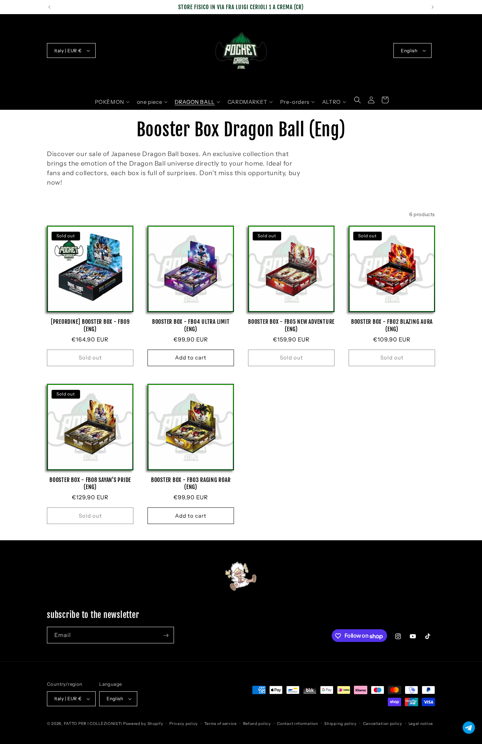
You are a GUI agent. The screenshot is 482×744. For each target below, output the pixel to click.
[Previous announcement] (49, 7)
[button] (112, 102)
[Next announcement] (432, 7)
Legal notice (421, 723)
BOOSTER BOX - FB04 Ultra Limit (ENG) (191, 325)
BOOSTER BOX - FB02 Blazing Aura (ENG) (392, 325)
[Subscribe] (166, 635)
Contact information (297, 723)
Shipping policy (340, 723)
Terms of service (220, 723)
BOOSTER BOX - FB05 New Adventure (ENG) (291, 325)
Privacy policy (183, 723)
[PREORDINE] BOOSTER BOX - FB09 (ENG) (90, 325)
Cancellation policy (382, 723)
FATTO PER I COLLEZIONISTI (93, 723)
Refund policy (257, 723)
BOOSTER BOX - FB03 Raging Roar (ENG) (191, 483)
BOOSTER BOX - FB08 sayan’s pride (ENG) (90, 483)
